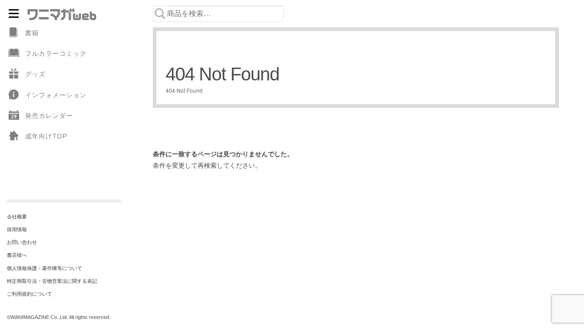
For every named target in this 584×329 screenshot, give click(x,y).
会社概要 (17, 216)
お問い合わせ (22, 242)
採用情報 (17, 229)
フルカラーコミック (56, 53)
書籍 (32, 33)
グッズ (35, 74)
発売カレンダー (49, 115)
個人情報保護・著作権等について (44, 268)
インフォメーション (56, 95)
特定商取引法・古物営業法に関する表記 (52, 281)
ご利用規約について (29, 294)
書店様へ (17, 255)
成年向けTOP (46, 136)
